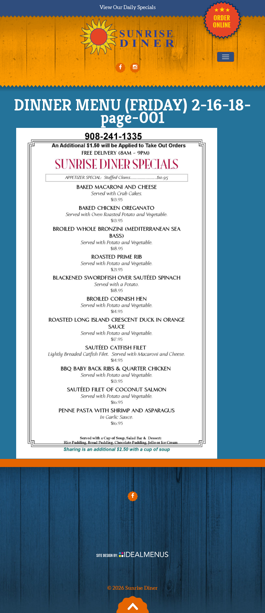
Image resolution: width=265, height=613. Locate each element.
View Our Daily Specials (128, 7)
